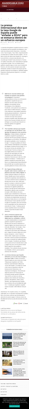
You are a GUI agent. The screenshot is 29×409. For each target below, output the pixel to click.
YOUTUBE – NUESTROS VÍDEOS (8, 383)
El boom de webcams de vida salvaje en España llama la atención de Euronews (19, 344)
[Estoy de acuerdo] (27, 403)
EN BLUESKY (4, 394)
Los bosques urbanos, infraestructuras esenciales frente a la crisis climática (19, 362)
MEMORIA (4, 18)
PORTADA (19, 42)
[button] (27, 2)
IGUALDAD (19, 14)
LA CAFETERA (10, 9)
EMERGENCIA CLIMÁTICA (8, 14)
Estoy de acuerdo (14, 406)
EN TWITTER (4, 391)
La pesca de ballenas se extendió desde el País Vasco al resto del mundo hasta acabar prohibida (19, 336)
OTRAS (19, 18)
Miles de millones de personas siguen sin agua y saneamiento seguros (18, 353)
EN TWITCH (3, 389)
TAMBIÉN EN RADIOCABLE (14, 329)
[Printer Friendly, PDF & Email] (20, 303)
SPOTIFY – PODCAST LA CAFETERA (9, 386)
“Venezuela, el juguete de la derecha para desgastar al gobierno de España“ (13, 320)
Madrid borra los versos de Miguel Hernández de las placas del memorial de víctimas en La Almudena (13, 312)
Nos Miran (11, 42)
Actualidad (4, 42)
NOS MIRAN (12, 18)
